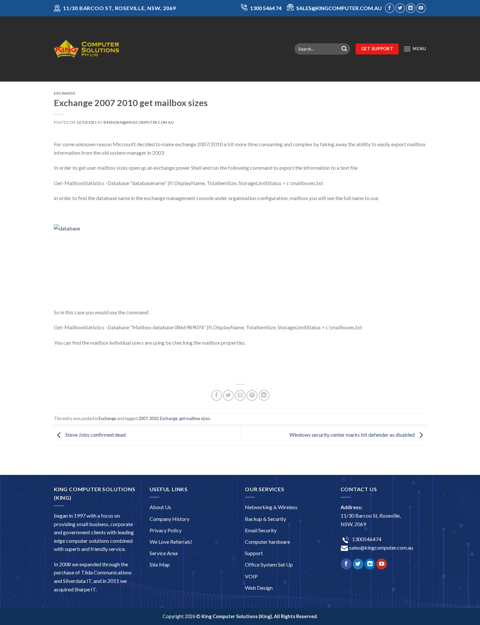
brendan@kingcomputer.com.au (139, 122)
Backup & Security (265, 519)
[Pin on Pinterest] (252, 395)
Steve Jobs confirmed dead (95, 434)
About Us (160, 507)
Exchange (64, 93)
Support (254, 553)
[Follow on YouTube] (421, 8)
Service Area (164, 553)
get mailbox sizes (194, 418)
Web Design (259, 588)
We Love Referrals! (171, 542)
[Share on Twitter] (228, 395)
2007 (143, 418)
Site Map (160, 564)
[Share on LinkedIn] (264, 395)
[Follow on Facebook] (389, 8)
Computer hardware (267, 542)
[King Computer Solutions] (86, 48)
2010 (153, 418)
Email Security (261, 530)
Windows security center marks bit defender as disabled (352, 434)
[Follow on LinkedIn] (410, 8)
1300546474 (366, 539)
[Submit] (344, 49)
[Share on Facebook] (216, 395)
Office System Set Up (269, 564)
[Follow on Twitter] (400, 8)
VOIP (251, 576)
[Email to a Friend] (240, 395)
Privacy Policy (166, 530)
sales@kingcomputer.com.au (380, 547)
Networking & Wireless (271, 507)
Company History (169, 519)
